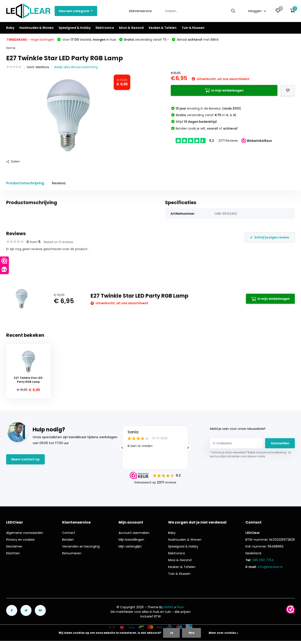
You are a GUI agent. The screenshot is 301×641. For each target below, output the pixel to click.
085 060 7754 (263, 560)
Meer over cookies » (223, 633)
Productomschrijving (25, 183)
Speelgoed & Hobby (75, 28)
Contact (68, 533)
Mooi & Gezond (131, 28)
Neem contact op (25, 459)
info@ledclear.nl (270, 567)
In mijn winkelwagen (227, 90)
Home (10, 48)
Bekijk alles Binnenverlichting (76, 67)
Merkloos (42, 67)
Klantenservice (140, 11)
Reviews (59, 183)
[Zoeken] (233, 11)
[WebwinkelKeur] (290, 609)
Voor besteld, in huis (89, 39)
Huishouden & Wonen (36, 28)
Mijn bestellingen (131, 539)
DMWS (168, 607)
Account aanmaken (134, 533)
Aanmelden (280, 443)
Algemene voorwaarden (24, 533)
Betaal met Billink (197, 39)
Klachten (13, 553)
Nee (191, 633)
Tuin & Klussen (193, 28)
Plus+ (181, 607)
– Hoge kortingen (30, 39)
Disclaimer (14, 546)
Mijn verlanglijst (130, 546)
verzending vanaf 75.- (146, 39)
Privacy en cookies (20, 539)
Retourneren (71, 553)
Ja (171, 633)
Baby (10, 28)
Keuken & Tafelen (163, 28)
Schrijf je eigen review (271, 237)
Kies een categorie (74, 11)
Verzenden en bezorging (81, 546)
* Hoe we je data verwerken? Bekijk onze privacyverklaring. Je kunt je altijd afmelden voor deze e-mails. (250, 454)
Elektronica (105, 28)
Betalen (68, 539)
